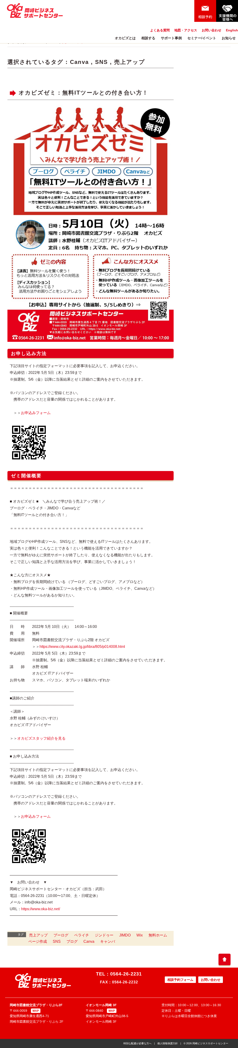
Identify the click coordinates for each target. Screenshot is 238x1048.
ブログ (72, 941)
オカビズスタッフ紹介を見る (41, 738)
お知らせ (229, 38)
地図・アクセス (185, 30)
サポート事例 (171, 38)
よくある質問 (160, 30)
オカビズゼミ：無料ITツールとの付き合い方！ (83, 92)
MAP (36, 1010)
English (232, 30)
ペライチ (81, 935)
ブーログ (60, 935)
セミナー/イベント (201, 38)
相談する (148, 38)
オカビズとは (125, 38)
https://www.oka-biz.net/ (40, 909)
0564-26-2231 (126, 973)
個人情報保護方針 (167, 1043)
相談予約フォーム (180, 980)
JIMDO (125, 935)
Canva (79, 62)
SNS (101, 62)
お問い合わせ (211, 30)
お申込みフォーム (36, 413)
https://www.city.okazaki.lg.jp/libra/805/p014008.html (82, 647)
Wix (139, 935)
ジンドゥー (104, 935)
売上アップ (129, 62)
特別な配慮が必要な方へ (137, 1043)
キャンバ (107, 941)
